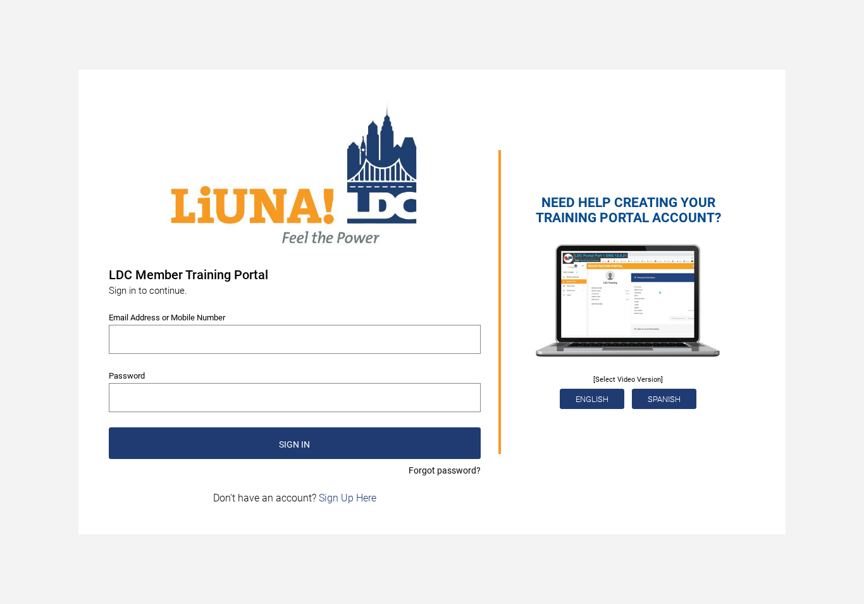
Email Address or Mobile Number (167, 317)
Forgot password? (445, 470)
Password (127, 376)
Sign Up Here (347, 498)
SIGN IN (294, 444)
